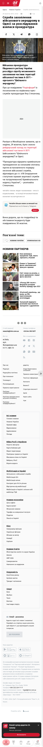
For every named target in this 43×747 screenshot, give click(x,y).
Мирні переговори (14, 451)
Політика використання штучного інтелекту (11, 397)
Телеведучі (7, 380)
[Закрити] (38, 725)
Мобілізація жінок (13, 480)
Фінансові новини (13, 509)
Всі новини (11, 416)
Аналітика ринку (13, 575)
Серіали (9, 541)
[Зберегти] (37, 34)
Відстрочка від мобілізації (16, 486)
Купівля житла (12, 578)
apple (25, 649)
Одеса (5, 10)
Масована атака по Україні (17, 457)
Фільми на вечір (13, 535)
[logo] (15, 3)
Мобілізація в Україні (16, 471)
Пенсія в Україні (13, 518)
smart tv (9, 656)
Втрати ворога (12, 463)
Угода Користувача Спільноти (30, 369)
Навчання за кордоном (15, 564)
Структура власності (30, 389)
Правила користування (11, 388)
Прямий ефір (12, 425)
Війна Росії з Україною (17, 442)
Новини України (15, 10)
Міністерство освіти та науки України (21, 552)
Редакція (6, 369)
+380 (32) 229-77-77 (16, 687)
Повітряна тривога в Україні (17, 454)
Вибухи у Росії (12, 460)
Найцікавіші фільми (14, 529)
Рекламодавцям (8, 384)
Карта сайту (27, 397)
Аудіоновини (11, 431)
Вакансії (26, 385)
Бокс (8, 592)
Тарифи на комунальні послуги (18, 512)
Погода (9, 434)
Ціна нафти (11, 503)
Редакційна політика (10, 373)
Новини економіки (15, 500)
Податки (10, 515)
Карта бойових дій (14, 448)
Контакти (26, 382)
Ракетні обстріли (13, 445)
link (24, 340)
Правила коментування (31, 374)
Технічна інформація (30, 378)
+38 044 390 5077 (29, 331)
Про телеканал (8, 376)
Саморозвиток (12, 561)
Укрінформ (28, 87)
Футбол (9, 595)
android (9, 649)
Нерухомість (12, 572)
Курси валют (11, 506)
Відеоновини (11, 428)
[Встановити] (21, 730)
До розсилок (14, 634)
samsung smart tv (25, 656)
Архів (25, 393)
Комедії (9, 538)
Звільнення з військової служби (19, 474)
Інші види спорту (13, 604)
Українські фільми (13, 532)
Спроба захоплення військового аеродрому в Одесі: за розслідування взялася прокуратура (31, 10)
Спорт (9, 589)
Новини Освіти (13, 549)
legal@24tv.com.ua (29, 690)
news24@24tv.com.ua (11, 331)
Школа (9, 555)
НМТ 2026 (10, 558)
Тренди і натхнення (14, 581)
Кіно (9, 526)
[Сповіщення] (40, 3)
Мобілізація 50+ (12, 477)
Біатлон (9, 601)
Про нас (5, 365)
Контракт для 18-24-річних (16, 483)
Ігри (24, 400)
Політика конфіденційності (9, 392)
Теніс (8, 598)
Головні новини (13, 419)
